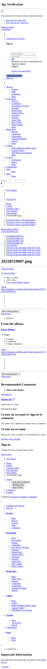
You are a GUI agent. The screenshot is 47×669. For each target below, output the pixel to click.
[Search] (2, 186)
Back (13, 518)
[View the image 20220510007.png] (15, 241)
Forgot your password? (21, 71)
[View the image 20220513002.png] (15, 236)
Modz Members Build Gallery (23, 148)
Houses (14, 101)
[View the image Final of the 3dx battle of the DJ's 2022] (23, 248)
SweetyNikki (9, 273)
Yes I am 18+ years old (15, 20)
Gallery (9, 146)
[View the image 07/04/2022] (12, 245)
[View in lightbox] (9, 231)
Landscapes (16, 136)
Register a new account (10, 439)
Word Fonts (16, 120)
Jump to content (7, 27)
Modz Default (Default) (21, 482)
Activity (9, 157)
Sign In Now (6, 454)
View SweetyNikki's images (18, 282)
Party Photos (8, 329)
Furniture (15, 108)
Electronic (15, 115)
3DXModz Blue (18, 485)
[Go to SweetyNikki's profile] (7, 269)
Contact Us (11, 490)
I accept (4, 667)
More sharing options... (10, 311)
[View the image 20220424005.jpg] (14, 243)
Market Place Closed (9, 229)
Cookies (9, 492)
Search (14, 162)
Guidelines (15, 94)
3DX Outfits (16, 122)
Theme (9, 479)
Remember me (17, 61)
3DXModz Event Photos (21, 153)
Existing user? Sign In (15, 38)
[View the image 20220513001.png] (15, 238)
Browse (9, 87)
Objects (14, 141)
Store (8, 169)
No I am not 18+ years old (17, 23)
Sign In (15, 66)
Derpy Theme (18, 488)
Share (3, 287)
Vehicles (14, 118)
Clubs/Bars (16, 103)
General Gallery (18, 150)
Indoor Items (16, 110)
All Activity (16, 160)
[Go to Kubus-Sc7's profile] (6, 394)
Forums (14, 89)
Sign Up (9, 78)
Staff (13, 92)
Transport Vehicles (19, 139)
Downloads (11, 99)
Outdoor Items (17, 113)
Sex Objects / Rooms (20, 106)
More (13, 96)
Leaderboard (11, 167)
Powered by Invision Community (23, 497)
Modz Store (11, 129)
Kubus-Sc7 (7, 399)
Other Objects (17, 125)
